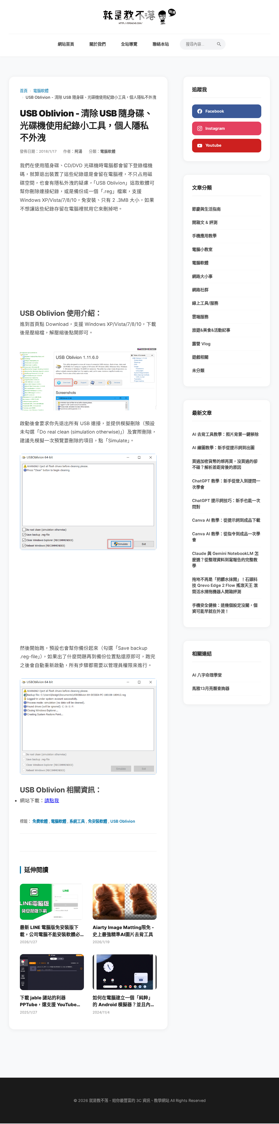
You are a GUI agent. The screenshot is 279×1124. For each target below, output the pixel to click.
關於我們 (97, 44)
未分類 (198, 370)
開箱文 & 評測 (204, 222)
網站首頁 (66, 44)
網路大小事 (202, 276)
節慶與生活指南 (206, 209)
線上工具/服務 (205, 303)
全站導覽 (129, 44)
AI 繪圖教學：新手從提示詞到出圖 (223, 447)
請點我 (51, 800)
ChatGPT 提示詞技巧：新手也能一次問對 (226, 503)
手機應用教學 (204, 235)
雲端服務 (200, 316)
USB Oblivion (122, 821)
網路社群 (200, 289)
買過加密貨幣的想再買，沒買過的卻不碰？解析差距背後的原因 (224, 464)
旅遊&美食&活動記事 (211, 330)
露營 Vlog (201, 343)
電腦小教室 (202, 249)
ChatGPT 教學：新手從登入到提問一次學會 (226, 484)
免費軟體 (40, 821)
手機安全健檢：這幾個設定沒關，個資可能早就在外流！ (224, 608)
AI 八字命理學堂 (207, 675)
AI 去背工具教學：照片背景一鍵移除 (225, 434)
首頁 (24, 90)
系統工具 (77, 821)
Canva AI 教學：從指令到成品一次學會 (226, 537)
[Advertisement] (88, 260)
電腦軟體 (40, 90)
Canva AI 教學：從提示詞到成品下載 (226, 520)
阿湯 (78, 151)
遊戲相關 (200, 357)
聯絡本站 (161, 44)
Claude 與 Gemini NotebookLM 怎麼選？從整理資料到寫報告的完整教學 (225, 560)
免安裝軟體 (97, 821)
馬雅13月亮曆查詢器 (210, 688)
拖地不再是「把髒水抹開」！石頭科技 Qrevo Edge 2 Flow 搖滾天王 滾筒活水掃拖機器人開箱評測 (225, 585)
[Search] (219, 44)
